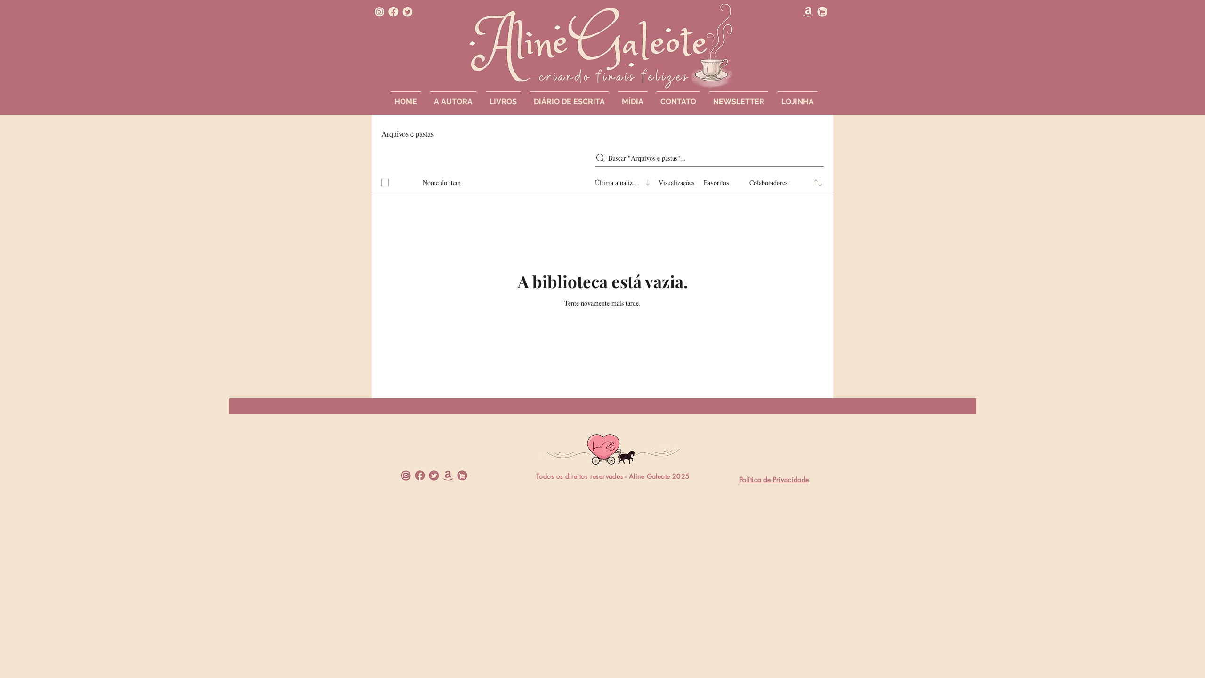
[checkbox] (385, 182)
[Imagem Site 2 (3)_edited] (406, 475)
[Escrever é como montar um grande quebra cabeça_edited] (379, 12)
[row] (602, 181)
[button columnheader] (818, 182)
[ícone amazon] (808, 12)
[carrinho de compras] (822, 12)
